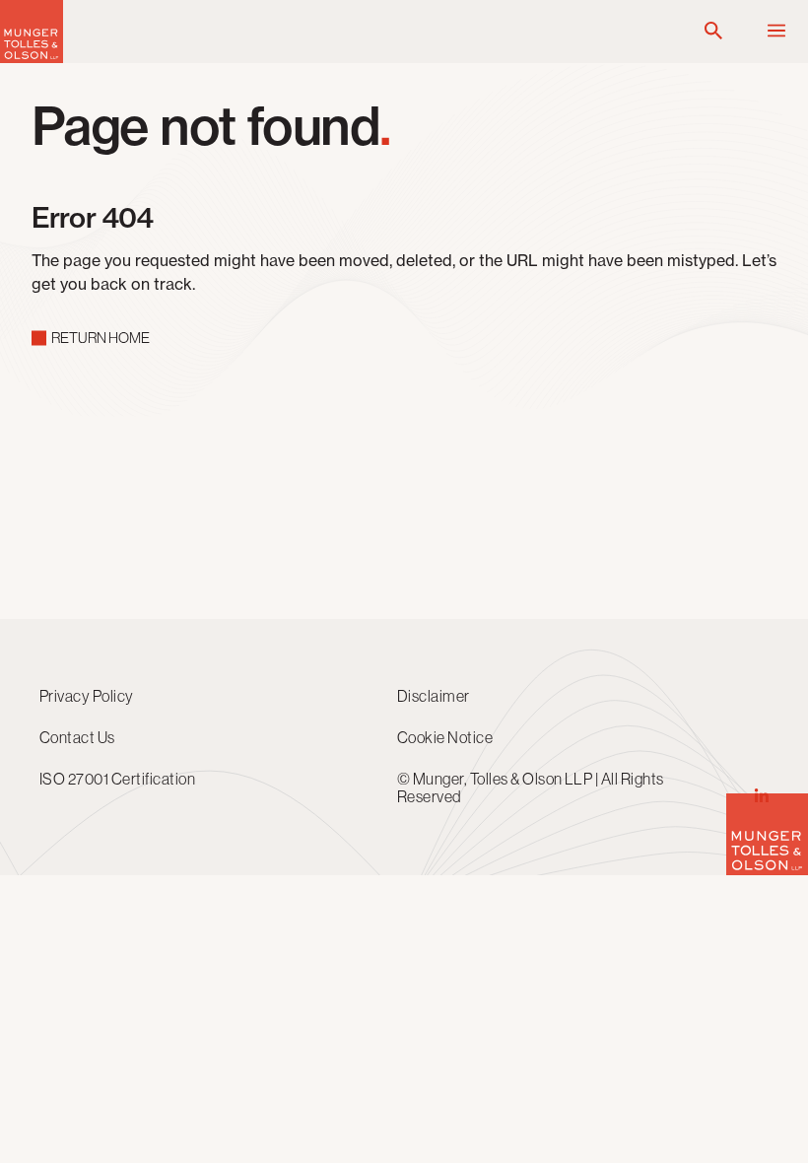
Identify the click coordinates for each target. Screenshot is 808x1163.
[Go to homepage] (31, 57)
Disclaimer (433, 696)
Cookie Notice (445, 737)
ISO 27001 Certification (117, 778)
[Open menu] (776, 31)
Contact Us (77, 737)
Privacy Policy (86, 696)
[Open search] (713, 31)
